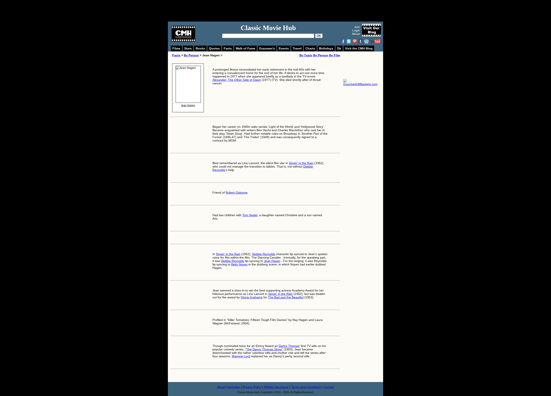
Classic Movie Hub (268, 28)
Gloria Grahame (252, 297)
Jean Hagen (188, 105)
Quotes (214, 48)
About (356, 33)
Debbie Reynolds (263, 254)
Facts (228, 48)
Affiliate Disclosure (276, 387)
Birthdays (326, 48)
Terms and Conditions (306, 387)
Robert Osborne (237, 192)
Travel (297, 48)
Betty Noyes (239, 264)
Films (176, 48)
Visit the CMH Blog (359, 48)
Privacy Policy (252, 387)
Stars (188, 48)
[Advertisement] (280, 10)
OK (319, 35)
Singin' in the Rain (301, 163)
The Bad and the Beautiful (285, 297)
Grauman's (267, 48)
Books (200, 48)
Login (356, 30)
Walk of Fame (245, 48)
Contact (328, 387)
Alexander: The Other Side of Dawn (236, 80)
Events (284, 48)
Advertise (233, 387)
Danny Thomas (289, 346)
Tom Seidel (249, 215)
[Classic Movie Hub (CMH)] (183, 40)
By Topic (305, 55)
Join (357, 27)
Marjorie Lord (241, 356)
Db (339, 48)
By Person (191, 55)
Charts (310, 48)
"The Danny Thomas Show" (264, 349)
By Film (334, 55)
